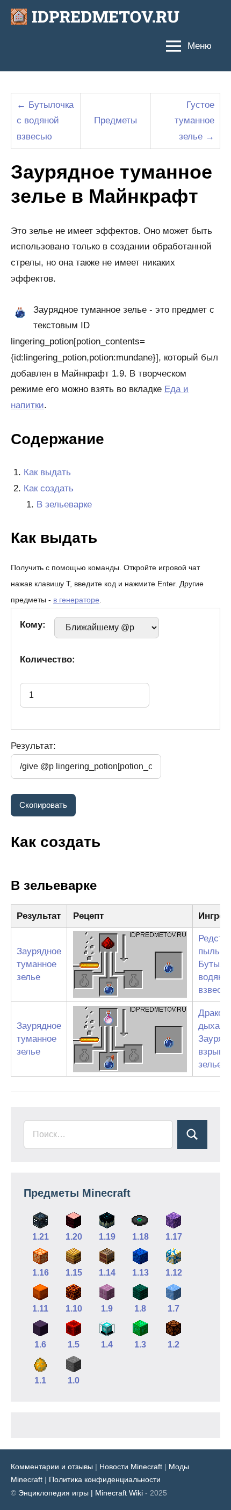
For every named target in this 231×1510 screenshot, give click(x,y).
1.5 (74, 1344)
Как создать (49, 488)
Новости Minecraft (130, 1466)
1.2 (173, 1344)
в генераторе (76, 600)
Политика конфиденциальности (105, 1479)
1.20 (74, 1236)
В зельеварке (64, 504)
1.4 (107, 1344)
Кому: (33, 625)
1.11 (40, 1308)
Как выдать (47, 472)
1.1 (40, 1380)
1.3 (140, 1344)
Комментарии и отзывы (52, 1466)
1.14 (107, 1272)
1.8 (140, 1308)
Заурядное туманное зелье (39, 964)
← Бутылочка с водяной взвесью (45, 121)
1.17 (173, 1236)
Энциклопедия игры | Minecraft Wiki (80, 1493)
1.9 (107, 1308)
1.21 (40, 1236)
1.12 (173, 1272)
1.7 (173, 1308)
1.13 (140, 1272)
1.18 (140, 1236)
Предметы (115, 120)
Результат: (33, 746)
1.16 (40, 1272)
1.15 (74, 1272)
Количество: (47, 659)
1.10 (74, 1308)
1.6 (40, 1344)
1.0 (74, 1380)
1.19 (107, 1236)
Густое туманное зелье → (194, 121)
